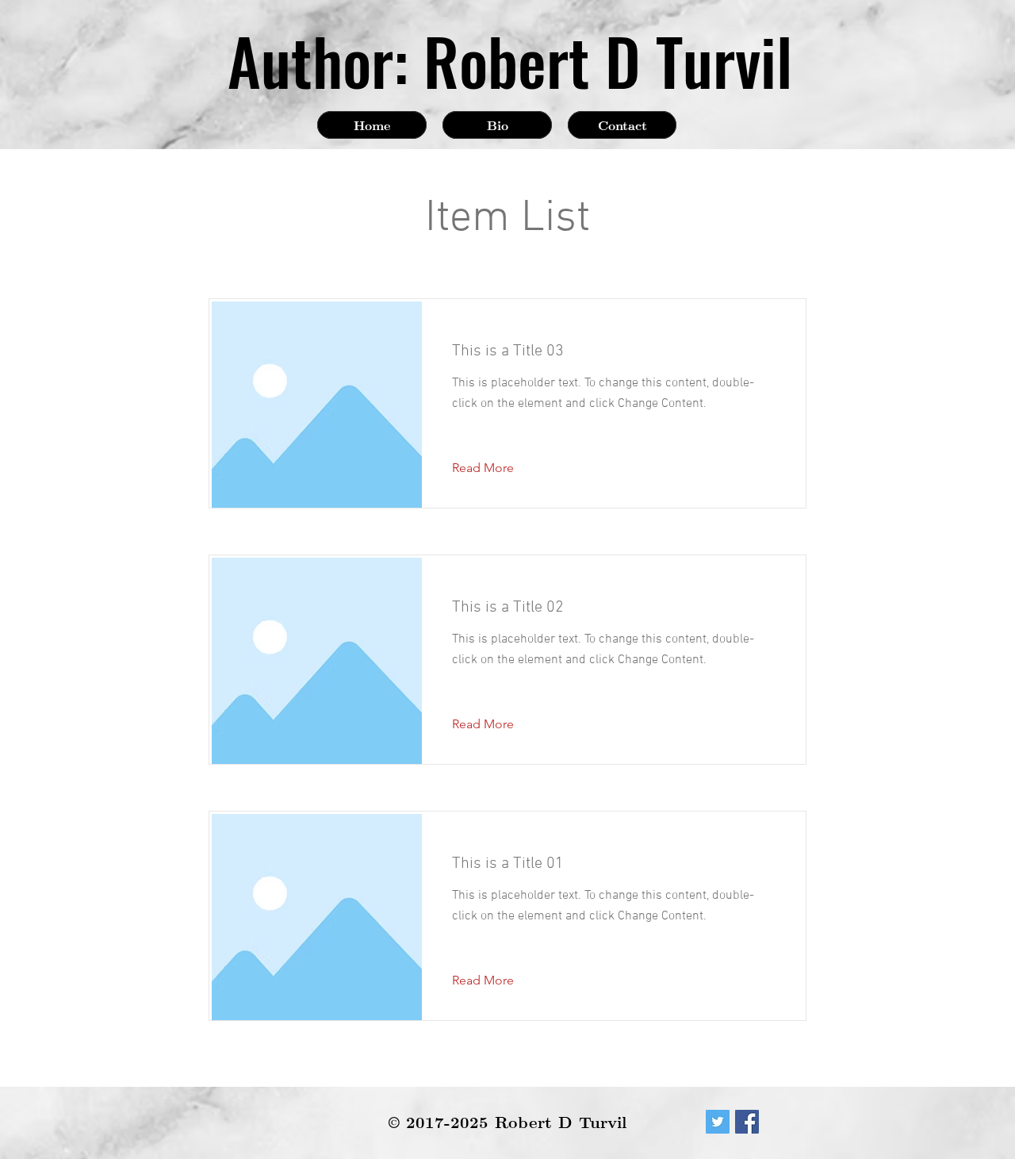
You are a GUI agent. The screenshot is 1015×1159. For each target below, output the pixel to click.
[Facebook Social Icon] (747, 1122)
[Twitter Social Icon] (718, 1122)
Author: (318, 60)
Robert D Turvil (607, 60)
